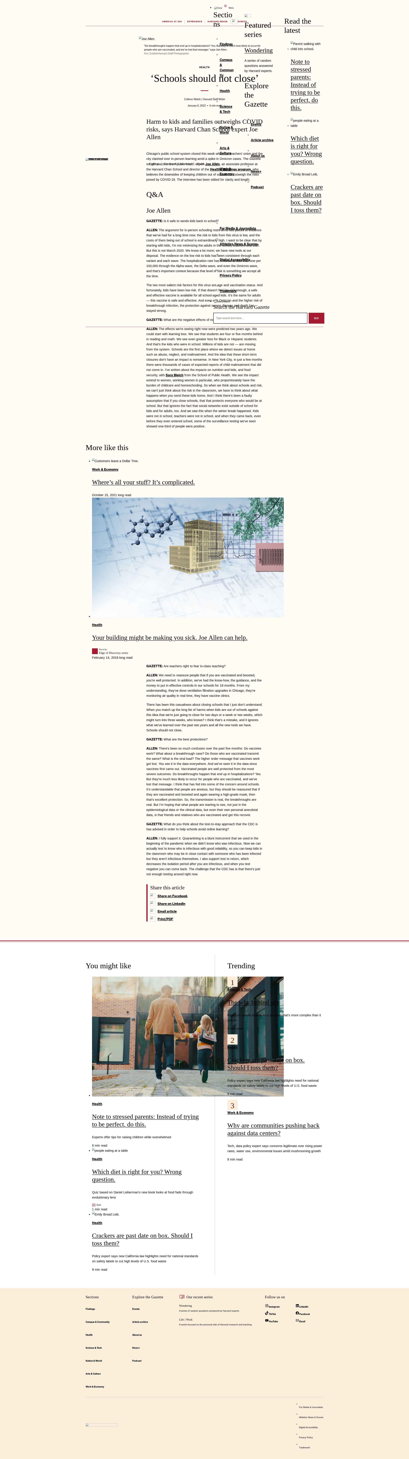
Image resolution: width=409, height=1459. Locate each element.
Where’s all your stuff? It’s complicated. (143, 482)
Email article (167, 911)
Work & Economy (105, 469)
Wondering (258, 50)
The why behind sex (253, 1002)
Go (316, 318)
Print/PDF (165, 919)
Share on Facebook (173, 896)
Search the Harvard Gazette (241, 307)
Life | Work (186, 1319)
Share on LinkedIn (171, 903)
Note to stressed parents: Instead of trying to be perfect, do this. (305, 84)
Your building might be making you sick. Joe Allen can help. (169, 637)
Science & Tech (239, 989)
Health (97, 625)
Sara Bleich (174, 375)
